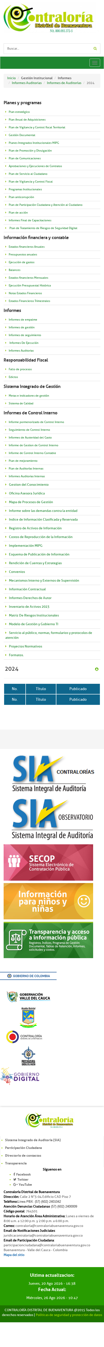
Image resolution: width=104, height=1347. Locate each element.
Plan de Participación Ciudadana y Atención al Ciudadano (45, 205)
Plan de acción (18, 213)
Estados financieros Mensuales (28, 278)
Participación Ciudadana (23, 1148)
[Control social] (48, 862)
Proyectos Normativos (25, 646)
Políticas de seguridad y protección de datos (69, 1315)
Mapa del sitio (14, 1255)
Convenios (17, 572)
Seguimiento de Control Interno (29, 430)
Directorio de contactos (23, 1155)
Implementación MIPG (26, 546)
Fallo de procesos (20, 369)
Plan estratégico (19, 112)
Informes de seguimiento (25, 335)
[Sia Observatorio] (52, 818)
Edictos (13, 377)
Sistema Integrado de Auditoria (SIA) (33, 1140)
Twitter (23, 1179)
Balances (14, 270)
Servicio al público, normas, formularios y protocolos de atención (48, 635)
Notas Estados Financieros (25, 293)
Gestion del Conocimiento (29, 485)
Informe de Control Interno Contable (32, 453)
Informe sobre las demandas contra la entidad (43, 511)
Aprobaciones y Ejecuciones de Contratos (35, 166)
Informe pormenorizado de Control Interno (36, 422)
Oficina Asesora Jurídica (27, 493)
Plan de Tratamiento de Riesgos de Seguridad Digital (43, 228)
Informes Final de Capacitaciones (30, 220)
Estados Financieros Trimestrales (29, 301)
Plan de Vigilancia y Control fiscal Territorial (37, 127)
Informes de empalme (23, 320)
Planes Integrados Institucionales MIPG (34, 143)
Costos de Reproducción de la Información (41, 537)
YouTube (25, 1184)
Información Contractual (27, 589)
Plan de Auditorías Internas (26, 468)
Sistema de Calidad (21, 403)
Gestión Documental (22, 135)
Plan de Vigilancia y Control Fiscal (31, 182)
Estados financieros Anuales (27, 247)
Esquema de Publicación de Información (39, 554)
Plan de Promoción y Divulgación (30, 151)
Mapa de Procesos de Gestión (31, 502)
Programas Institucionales (25, 189)
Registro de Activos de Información (35, 528)
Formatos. (16, 655)
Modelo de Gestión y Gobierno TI (33, 624)
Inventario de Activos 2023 (29, 607)
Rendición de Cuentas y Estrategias (35, 563)
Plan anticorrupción (21, 197)
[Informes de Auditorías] (97, 668)
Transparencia (16, 1163)
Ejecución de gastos (21, 262)
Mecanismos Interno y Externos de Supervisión (44, 580)
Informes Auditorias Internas (27, 476)
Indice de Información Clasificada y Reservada (43, 519)
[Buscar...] (95, 49)
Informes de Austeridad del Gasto (30, 437)
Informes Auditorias (21, 351)
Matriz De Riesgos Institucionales (34, 615)
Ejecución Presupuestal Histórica (30, 285)
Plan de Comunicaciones (25, 158)
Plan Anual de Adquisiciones (27, 120)
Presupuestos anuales (23, 254)
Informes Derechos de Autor (30, 598)
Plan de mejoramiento (23, 461)
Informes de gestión (22, 327)
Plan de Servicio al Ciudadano (28, 174)
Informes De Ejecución (23, 343)
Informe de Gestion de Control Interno (33, 445)
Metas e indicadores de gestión (29, 396)
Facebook (23, 1174)
